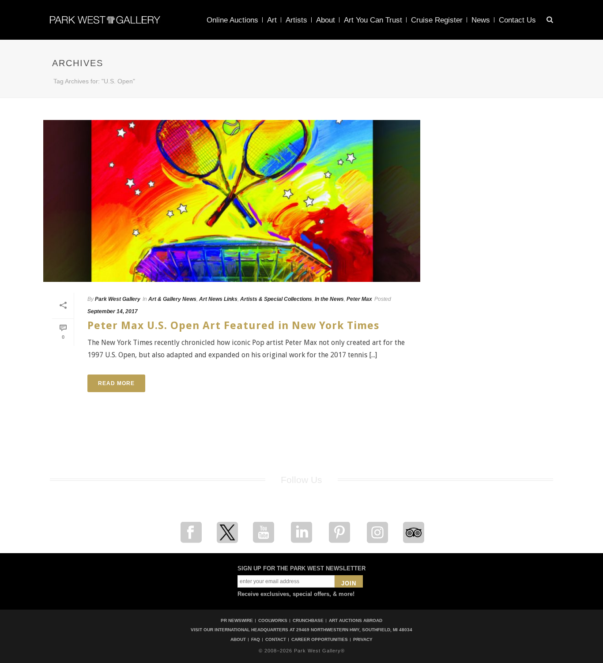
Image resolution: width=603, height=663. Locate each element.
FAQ (255, 639)
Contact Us (517, 20)
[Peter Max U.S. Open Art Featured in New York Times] (231, 201)
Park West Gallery (117, 299)
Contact (275, 639)
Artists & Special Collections (276, 299)
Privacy (363, 639)
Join (348, 583)
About (325, 20)
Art (272, 20)
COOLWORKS (272, 620)
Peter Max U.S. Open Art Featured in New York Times (233, 325)
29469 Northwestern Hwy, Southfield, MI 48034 (354, 629)
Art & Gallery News (172, 299)
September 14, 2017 (112, 311)
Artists (296, 20)
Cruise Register (437, 20)
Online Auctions (232, 20)
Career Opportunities (319, 639)
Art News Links (218, 299)
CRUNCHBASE (308, 620)
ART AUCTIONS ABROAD (355, 620)
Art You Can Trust (373, 20)
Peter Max (359, 299)
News (480, 20)
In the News (329, 299)
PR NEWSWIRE (237, 620)
